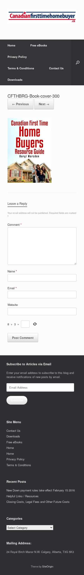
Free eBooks (38, 45)
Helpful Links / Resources (22, 496)
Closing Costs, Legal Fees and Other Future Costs (38, 502)
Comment (15, 224)
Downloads (15, 80)
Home (11, 45)
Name (12, 271)
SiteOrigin (47, 566)
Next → (44, 104)
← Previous (20, 104)
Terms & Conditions (21, 68)
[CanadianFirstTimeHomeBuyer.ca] (42, 16)
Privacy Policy (17, 57)
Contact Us (56, 68)
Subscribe (17, 400)
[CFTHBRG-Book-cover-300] (29, 181)
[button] (77, 62)
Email (12, 288)
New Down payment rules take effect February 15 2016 (40, 490)
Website (13, 305)
